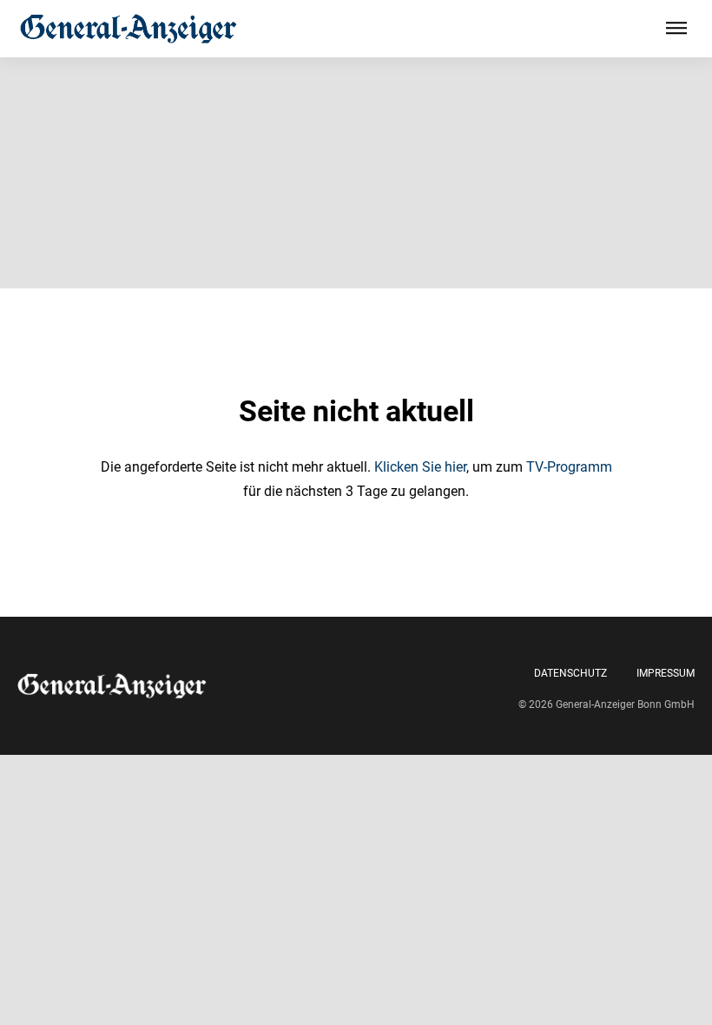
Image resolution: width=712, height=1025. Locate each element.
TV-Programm (569, 467)
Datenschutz (570, 673)
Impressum (665, 673)
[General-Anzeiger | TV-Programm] (128, 28)
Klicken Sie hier (420, 467)
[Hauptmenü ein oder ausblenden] (676, 28)
